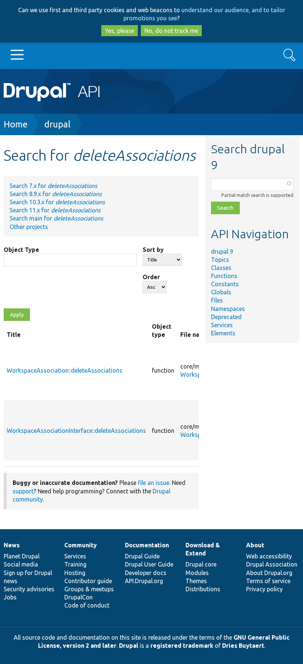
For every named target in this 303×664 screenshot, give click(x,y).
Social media (21, 564)
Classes (221, 267)
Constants (225, 284)
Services (222, 325)
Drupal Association (271, 564)
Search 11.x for (55, 210)
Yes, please (119, 30)
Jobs (10, 597)
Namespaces (228, 308)
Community (80, 545)
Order (151, 277)
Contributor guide (88, 581)
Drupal (128, 645)
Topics (220, 259)
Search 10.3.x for (57, 202)
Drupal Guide (142, 556)
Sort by (153, 249)
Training (75, 564)
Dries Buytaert (243, 645)
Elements (223, 333)
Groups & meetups (89, 589)
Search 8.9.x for (56, 194)
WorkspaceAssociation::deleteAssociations (64, 370)
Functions (224, 276)
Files (217, 300)
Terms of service (268, 581)
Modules (197, 572)
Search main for (56, 218)
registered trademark (181, 645)
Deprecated (226, 317)
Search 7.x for (53, 185)
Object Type (21, 249)
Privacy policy (264, 589)
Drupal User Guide (149, 564)
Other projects (29, 226)
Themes (196, 581)
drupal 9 (222, 251)
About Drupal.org (269, 572)
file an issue (153, 482)
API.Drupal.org (144, 581)
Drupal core (201, 564)
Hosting (74, 572)
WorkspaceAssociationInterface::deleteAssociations (76, 430)
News (12, 545)
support (23, 491)
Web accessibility (269, 556)
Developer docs (145, 572)
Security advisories (29, 589)
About (255, 545)
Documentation (147, 545)
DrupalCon (78, 597)
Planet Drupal (22, 556)
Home (16, 124)
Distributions (202, 589)
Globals (221, 292)
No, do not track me (171, 30)
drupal (57, 124)
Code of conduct (86, 605)
